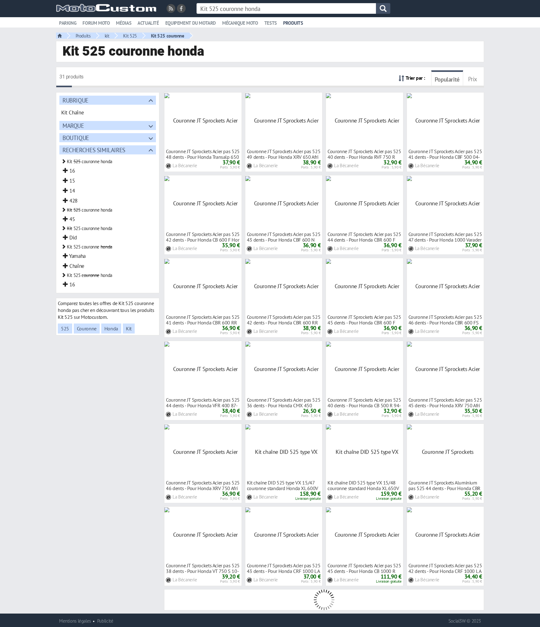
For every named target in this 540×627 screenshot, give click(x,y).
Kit (129, 328)
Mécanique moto (240, 23)
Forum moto (96, 23)
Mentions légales (75, 621)
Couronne (87, 328)
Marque (73, 125)
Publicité (105, 621)
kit (107, 36)
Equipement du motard (190, 23)
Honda (111, 328)
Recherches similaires (93, 150)
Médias (123, 23)
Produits (293, 23)
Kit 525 (130, 36)
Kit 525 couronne (167, 36)
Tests (270, 23)
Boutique (75, 138)
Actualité (148, 23)
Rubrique (75, 100)
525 (65, 328)
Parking (67, 23)
